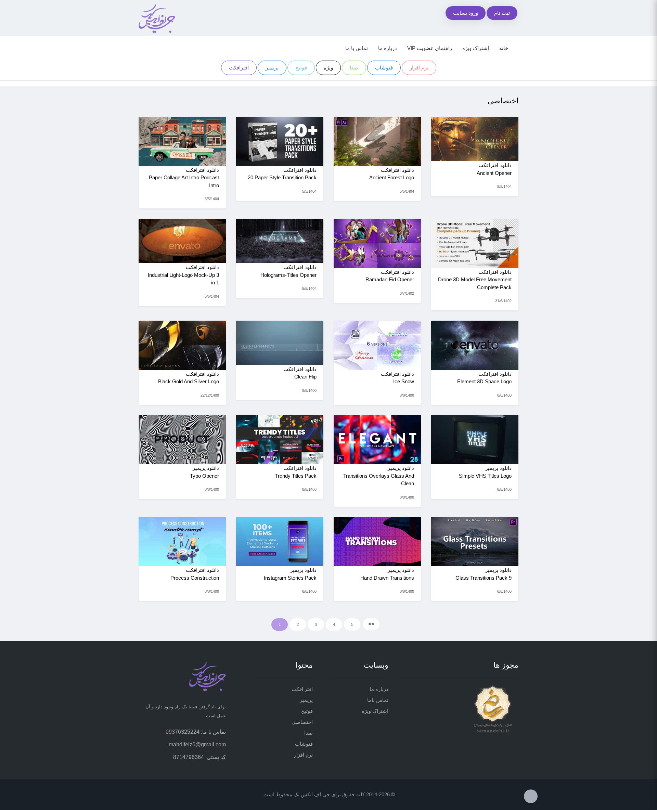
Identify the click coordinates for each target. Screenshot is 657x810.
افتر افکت (302, 689)
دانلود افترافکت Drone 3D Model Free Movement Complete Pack (475, 279)
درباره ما (387, 48)
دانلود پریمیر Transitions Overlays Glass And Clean (378, 475)
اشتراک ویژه (475, 48)
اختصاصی (302, 722)
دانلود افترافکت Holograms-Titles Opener (288, 271)
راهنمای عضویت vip (429, 48)
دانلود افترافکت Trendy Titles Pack (296, 472)
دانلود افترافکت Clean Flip (300, 373)
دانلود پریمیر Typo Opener (204, 472)
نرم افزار (419, 67)
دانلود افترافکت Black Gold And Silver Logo (188, 378)
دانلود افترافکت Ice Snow (397, 378)
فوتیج (301, 67)
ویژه (328, 67)
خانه (503, 48)
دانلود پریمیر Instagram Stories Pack (290, 574)
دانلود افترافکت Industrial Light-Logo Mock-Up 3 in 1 (183, 274)
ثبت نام (502, 13)
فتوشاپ (384, 67)
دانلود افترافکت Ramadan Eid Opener (389, 276)
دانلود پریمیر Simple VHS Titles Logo (485, 472)
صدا (354, 67)
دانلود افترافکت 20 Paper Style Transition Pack (282, 174)
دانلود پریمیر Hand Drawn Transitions (387, 574)
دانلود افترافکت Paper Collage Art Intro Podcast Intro (184, 177)
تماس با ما (356, 48)
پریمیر (272, 67)
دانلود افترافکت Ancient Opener (494, 169)
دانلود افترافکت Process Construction (194, 574)
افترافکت (239, 67)
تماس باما (377, 700)
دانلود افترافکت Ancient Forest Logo (391, 174)
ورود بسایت (465, 13)
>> (371, 624)
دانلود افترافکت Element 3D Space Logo (484, 378)
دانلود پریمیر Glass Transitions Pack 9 (483, 574)
